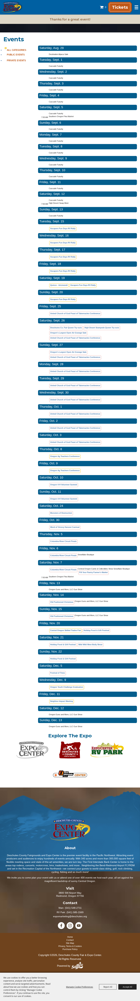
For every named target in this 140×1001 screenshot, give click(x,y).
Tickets (120, 7)
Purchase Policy (70, 949)
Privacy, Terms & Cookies (70, 946)
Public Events (16, 54)
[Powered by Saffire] (77, 966)
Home (70, 937)
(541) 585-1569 (75, 912)
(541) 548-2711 (73, 907)
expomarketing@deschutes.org (70, 916)
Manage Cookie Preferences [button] (79, 986)
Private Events (16, 60)
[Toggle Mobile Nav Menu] (136, 7)
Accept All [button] (127, 986)
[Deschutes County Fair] (70, 829)
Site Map (70, 943)
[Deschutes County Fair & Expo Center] (11, 7)
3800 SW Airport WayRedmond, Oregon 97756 (70, 894)
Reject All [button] (107, 986)
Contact (70, 940)
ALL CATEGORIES (16, 50)
